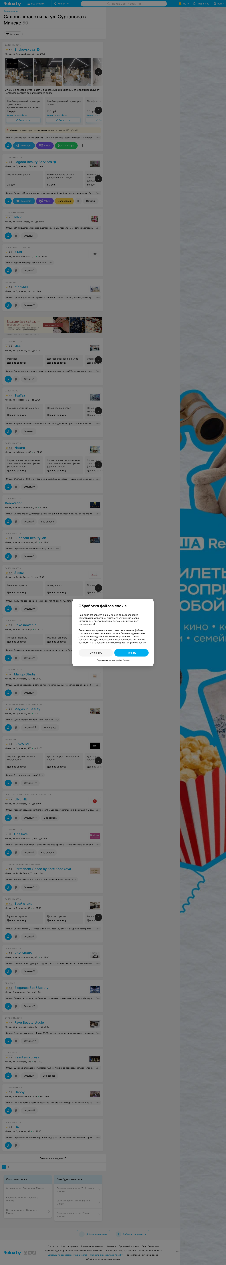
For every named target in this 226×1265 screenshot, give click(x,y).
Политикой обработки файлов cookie (125, 642)
